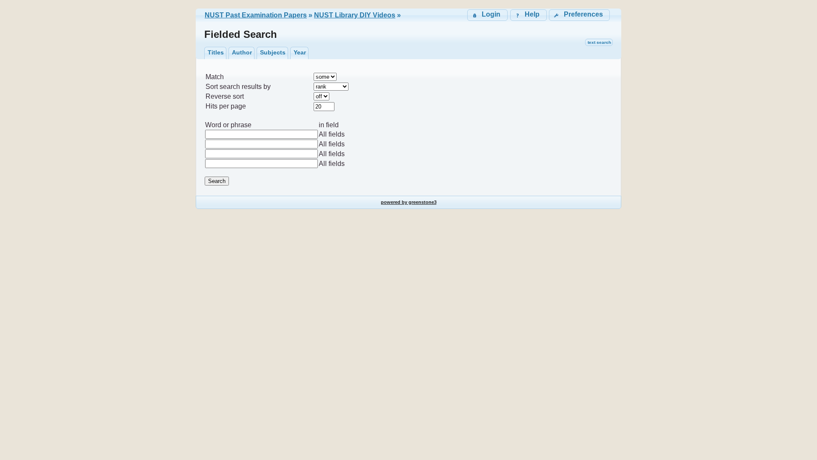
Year (300, 52)
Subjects (273, 52)
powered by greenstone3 (409, 202)
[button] (579, 15)
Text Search (599, 42)
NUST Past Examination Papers (256, 15)
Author (242, 52)
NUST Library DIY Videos (354, 15)
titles (216, 52)
